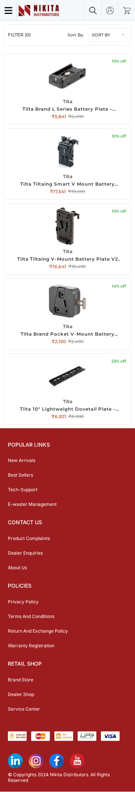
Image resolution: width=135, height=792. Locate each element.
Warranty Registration (31, 645)
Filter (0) (19, 35)
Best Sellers (20, 475)
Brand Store (20, 679)
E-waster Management (32, 504)
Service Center (24, 709)
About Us (17, 567)
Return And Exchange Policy (38, 631)
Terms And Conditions (31, 616)
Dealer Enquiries (25, 553)
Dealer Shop (21, 694)
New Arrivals (21, 460)
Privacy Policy (23, 601)
